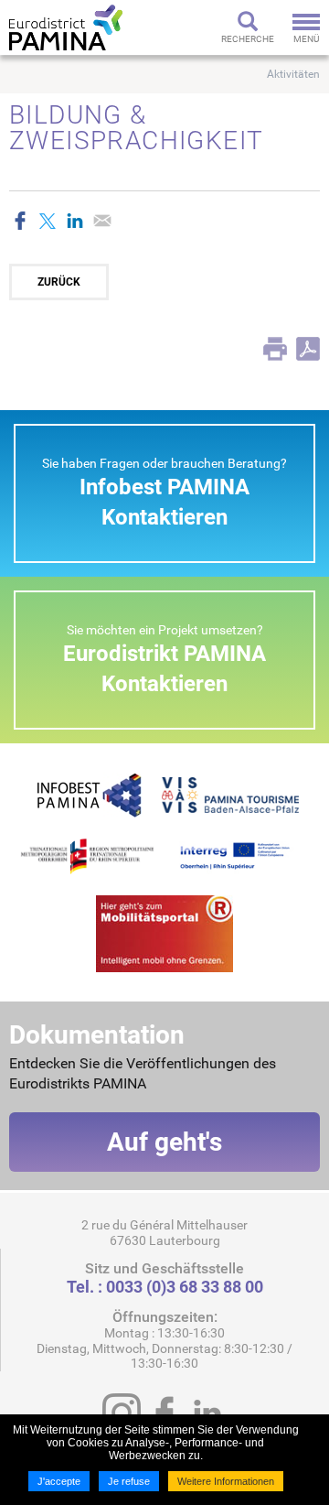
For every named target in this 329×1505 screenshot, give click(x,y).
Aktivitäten (293, 74)
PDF (308, 349)
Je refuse (129, 1481)
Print (275, 349)
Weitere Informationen (225, 1481)
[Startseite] (65, 27)
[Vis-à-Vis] (230, 794)
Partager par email (102, 221)
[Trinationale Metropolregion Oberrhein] (86, 855)
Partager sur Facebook (20, 221)
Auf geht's (164, 1142)
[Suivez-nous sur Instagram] (121, 1412)
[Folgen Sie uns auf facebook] (164, 1412)
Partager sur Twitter (47, 221)
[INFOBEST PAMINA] (86, 794)
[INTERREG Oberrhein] (242, 855)
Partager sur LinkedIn (75, 221)
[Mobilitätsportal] (164, 932)
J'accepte (58, 1481)
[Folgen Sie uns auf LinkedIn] (207, 1412)
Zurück (58, 282)
